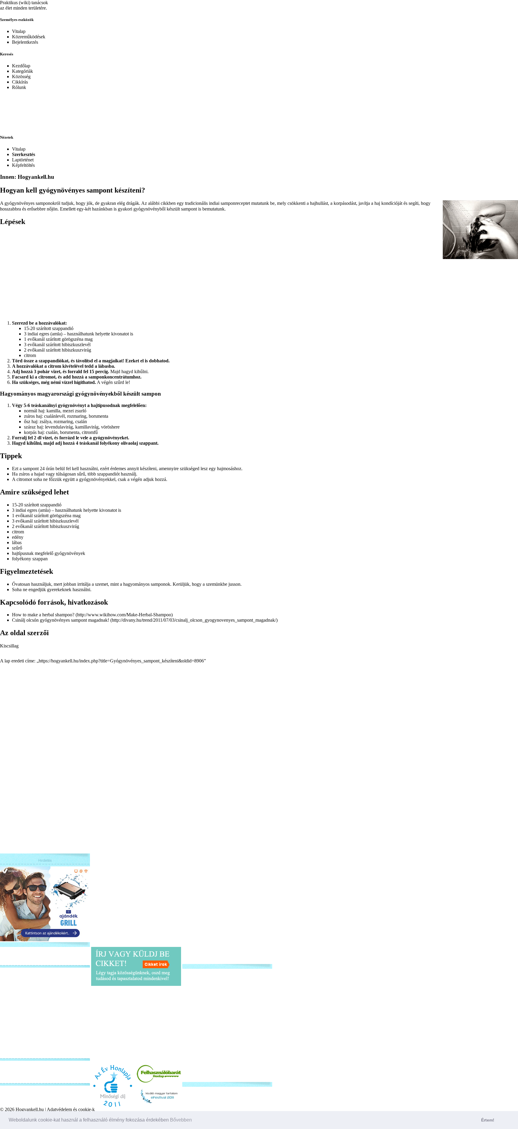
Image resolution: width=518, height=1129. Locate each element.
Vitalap (18, 31)
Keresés (6, 54)
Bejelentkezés (25, 42)
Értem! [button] (487, 1120)
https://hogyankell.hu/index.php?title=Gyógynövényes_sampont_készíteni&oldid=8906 (121, 660)
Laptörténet (23, 159)
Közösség (21, 76)
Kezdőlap (21, 65)
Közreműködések (28, 36)
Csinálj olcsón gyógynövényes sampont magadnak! (60, 620)
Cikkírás (20, 81)
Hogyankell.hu (30, 1109)
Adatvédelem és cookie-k (71, 1109)
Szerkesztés (23, 154)
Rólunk (19, 87)
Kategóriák (22, 71)
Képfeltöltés (23, 165)
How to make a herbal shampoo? (43, 614)
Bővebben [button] (181, 1119)
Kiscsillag (9, 645)
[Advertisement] (145, 108)
